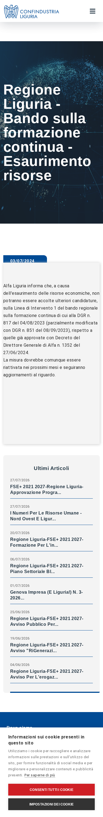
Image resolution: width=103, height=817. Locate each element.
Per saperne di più (39, 775)
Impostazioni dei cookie (51, 804)
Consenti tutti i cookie (51, 790)
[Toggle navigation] (92, 11)
